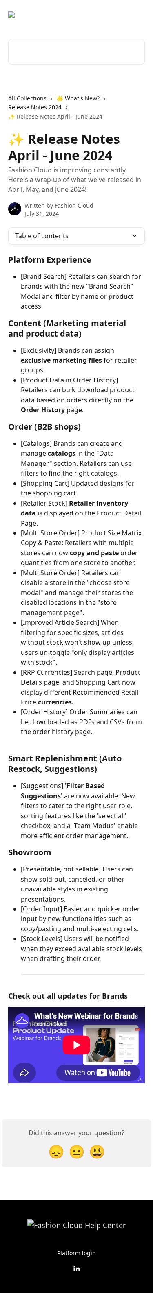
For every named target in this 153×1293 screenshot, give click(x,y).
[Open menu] (137, 15)
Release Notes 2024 (35, 107)
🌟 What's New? (78, 98)
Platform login (76, 1253)
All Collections (27, 98)
